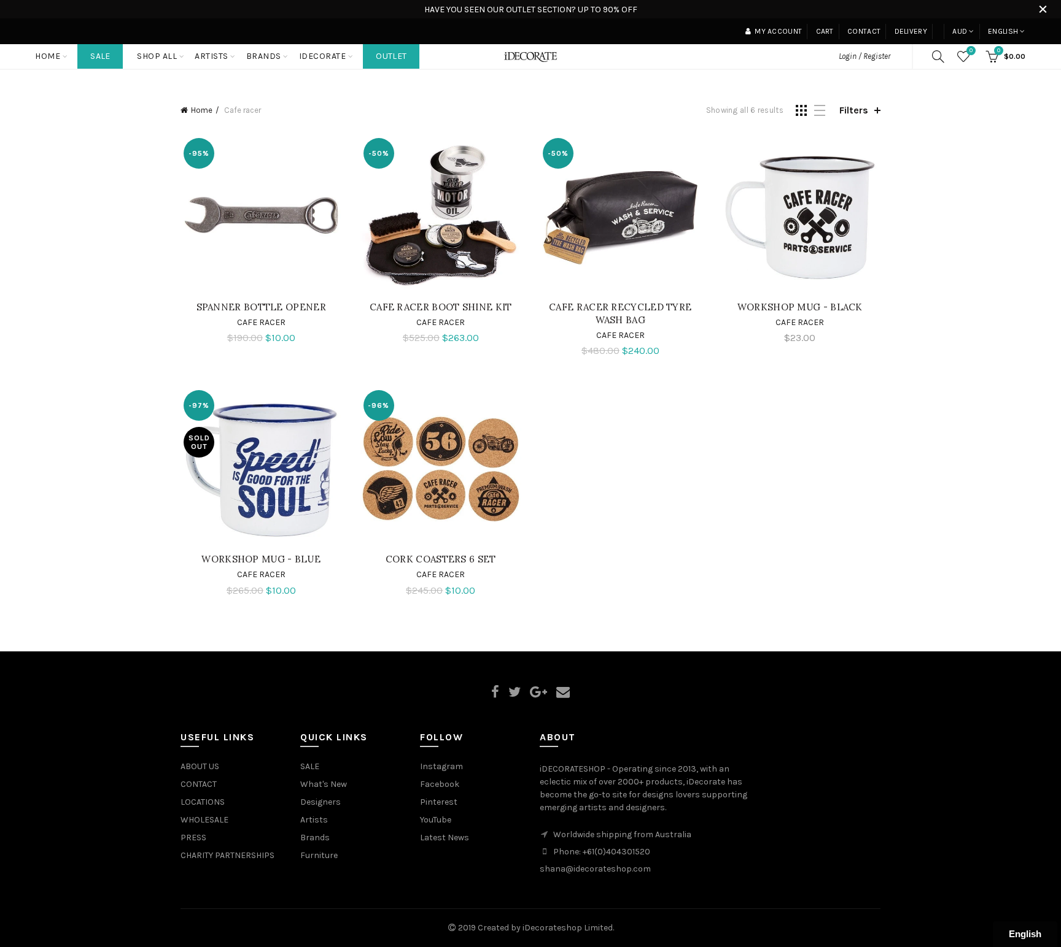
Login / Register (864, 56)
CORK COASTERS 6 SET (441, 559)
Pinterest (438, 802)
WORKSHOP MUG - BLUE (261, 559)
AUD (959, 31)
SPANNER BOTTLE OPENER (261, 307)
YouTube (435, 820)
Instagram (441, 766)
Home (47, 56)
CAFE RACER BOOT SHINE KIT (441, 307)
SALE (100, 56)
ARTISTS (211, 56)
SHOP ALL (157, 56)
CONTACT (199, 784)
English (1003, 31)
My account (778, 31)
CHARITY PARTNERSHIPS (227, 855)
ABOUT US (200, 766)
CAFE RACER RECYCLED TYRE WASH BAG (620, 313)
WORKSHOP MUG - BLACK (800, 307)
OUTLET (391, 56)
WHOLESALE (204, 820)
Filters (853, 110)
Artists (314, 820)
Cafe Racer (261, 322)
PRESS (193, 837)
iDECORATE (322, 56)
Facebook (439, 784)
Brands (315, 837)
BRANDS (263, 56)
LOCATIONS (203, 802)
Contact (863, 31)
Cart (825, 31)
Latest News (444, 837)
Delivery (911, 31)
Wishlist (971, 50)
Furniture (319, 855)
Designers (320, 802)
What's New (323, 784)
